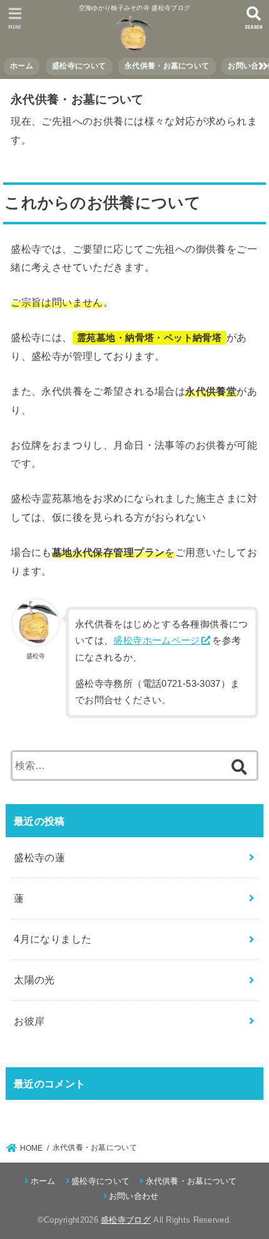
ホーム (21, 66)
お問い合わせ (134, 1196)
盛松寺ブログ (126, 1220)
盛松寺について (79, 66)
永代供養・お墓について (166, 66)
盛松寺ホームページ (156, 640)
